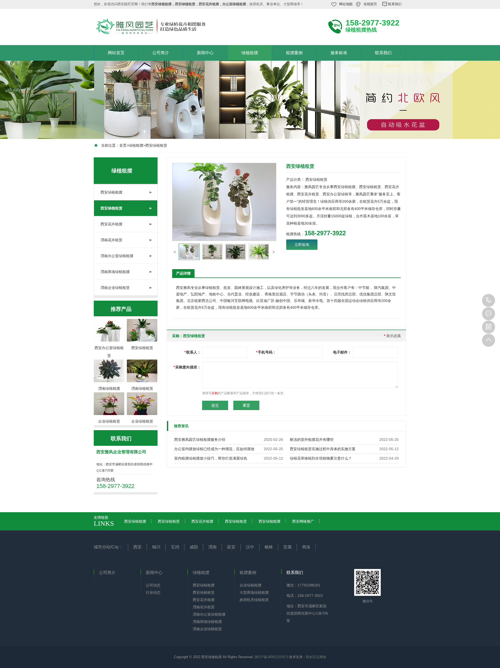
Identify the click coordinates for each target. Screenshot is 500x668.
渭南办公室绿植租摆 (117, 256)
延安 (231, 547)
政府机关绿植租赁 (254, 600)
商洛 (306, 547)
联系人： (192, 352)
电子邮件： (342, 352)
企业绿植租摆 (250, 585)
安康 (287, 547)
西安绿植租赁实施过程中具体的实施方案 (322, 449)
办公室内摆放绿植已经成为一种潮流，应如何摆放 (214, 449)
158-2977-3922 (488, 300)
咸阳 (194, 547)
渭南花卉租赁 (111, 240)
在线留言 (370, 4)
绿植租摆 (249, 53)
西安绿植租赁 (156, 145)
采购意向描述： (187, 367)
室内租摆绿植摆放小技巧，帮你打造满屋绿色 (210, 458)
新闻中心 (205, 53)
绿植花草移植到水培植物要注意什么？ (321, 458)
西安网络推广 (303, 521)
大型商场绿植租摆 (254, 592)
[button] (174, 252)
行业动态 (153, 592)
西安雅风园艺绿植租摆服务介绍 (199, 439)
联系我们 (395, 4)
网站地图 (346, 4)
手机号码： (266, 352)
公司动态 (153, 585)
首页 (123, 145)
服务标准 (338, 53)
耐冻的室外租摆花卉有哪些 (312, 439)
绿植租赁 (212, 288)
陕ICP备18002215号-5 (271, 657)
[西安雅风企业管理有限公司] (164, 26)
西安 (137, 547)
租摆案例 (294, 53)
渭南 (212, 547)
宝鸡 (175, 547)
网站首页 (116, 53)
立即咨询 (302, 245)
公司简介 (160, 53)
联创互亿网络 (316, 657)
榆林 (269, 547)
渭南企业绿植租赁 (115, 288)
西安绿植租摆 (111, 192)
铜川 (156, 547)
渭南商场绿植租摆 (115, 272)
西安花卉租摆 (111, 224)
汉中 (250, 547)
